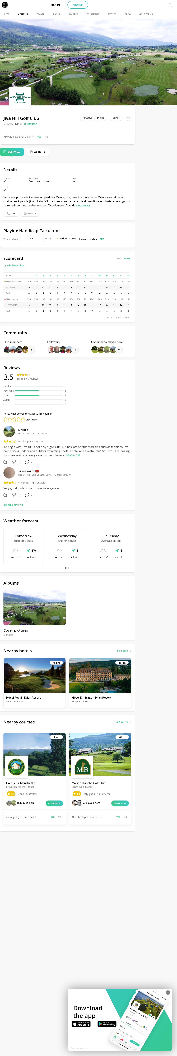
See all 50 (121, 722)
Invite (100, 117)
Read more (83, 205)
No (46, 136)
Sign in (55, 5)
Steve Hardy (26, 471)
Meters (127, 258)
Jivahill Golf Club (14, 265)
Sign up (78, 5)
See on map (30, 123)
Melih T (23, 430)
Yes (39, 136)
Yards (119, 258)
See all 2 (122, 651)
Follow (87, 117)
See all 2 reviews (13, 505)
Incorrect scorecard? (118, 317)
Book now (54, 803)
